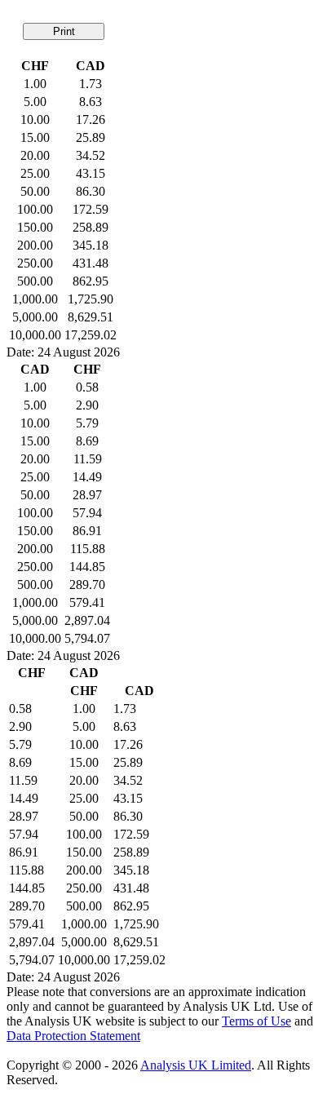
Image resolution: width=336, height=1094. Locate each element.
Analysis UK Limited (195, 1065)
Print (64, 31)
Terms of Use (256, 1021)
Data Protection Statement (73, 1036)
